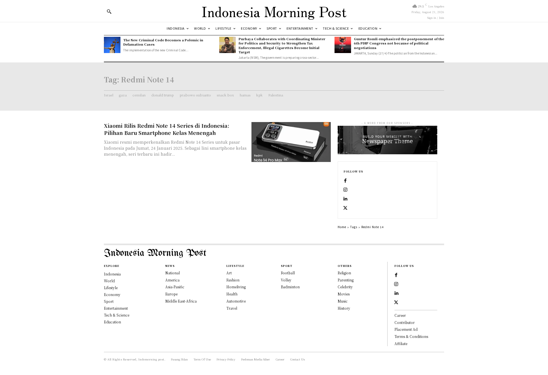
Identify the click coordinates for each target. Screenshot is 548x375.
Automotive (236, 301)
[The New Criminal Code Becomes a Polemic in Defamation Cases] (112, 45)
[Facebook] (345, 180)
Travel (231, 308)
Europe (171, 293)
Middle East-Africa (181, 301)
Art (229, 272)
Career (400, 315)
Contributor (404, 322)
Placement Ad (406, 329)
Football (288, 272)
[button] (109, 11)
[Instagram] (345, 189)
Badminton (290, 286)
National (172, 272)
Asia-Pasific (174, 286)
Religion (344, 272)
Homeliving (236, 286)
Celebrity (345, 286)
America (172, 279)
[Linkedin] (345, 199)
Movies (344, 293)
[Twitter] (345, 208)
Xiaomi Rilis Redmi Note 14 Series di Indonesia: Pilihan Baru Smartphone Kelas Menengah (166, 129)
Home (342, 227)
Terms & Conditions (411, 336)
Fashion (232, 279)
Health (231, 293)
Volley (286, 279)
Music (343, 301)
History (344, 308)
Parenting (346, 279)
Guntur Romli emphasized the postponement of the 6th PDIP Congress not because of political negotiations (399, 43)
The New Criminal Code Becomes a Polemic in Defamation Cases (163, 42)
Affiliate (400, 343)
